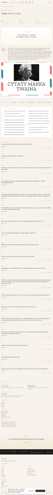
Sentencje (23, 2)
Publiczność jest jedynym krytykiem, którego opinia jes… (15, 132)
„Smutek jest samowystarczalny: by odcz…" (9, 424)
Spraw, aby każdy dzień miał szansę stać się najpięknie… (15, 127)
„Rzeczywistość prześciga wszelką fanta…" (9, 426)
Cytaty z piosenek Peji (31, 102)
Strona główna (3, 6)
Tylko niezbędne (31, 490)
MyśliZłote (4, 2)
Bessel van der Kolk (26, 411)
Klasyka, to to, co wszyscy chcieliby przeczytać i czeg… (39, 118)
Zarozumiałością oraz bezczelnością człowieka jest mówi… (15, 124)
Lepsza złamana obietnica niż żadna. (35, 129)
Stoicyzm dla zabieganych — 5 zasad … (37, 452)
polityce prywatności (16, 492)
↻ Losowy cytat (4, 463)
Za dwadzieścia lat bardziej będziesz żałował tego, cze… (15, 122)
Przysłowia (30, 2)
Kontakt (2, 484)
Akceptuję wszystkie (40, 490)
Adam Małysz (26, 415)
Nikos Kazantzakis (47, 102)
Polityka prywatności (4, 486)
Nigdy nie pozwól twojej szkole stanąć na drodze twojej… (15, 134)
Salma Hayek (13, 102)
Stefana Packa (29, 473)
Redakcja (3, 482)
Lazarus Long (26, 414)
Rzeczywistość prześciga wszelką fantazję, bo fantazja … (15, 119)
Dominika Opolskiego (31, 471)
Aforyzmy (26, 2)
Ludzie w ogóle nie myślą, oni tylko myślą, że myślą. (38, 127)
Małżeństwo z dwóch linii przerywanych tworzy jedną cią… (39, 113)
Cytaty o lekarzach (26, 412)
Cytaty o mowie (39, 439)
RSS (2, 487)
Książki (2, 471)
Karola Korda (29, 468)
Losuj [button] (49, 2)
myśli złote (4, 459)
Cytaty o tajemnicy (14, 451)
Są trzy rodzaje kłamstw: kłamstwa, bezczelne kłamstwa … (15, 129)
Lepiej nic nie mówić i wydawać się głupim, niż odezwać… (39, 132)
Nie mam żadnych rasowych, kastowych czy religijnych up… (39, 120)
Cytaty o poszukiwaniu (23, 451)
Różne (26, 405)
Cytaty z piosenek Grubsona (26, 417)
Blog (32, 2)
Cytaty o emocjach (21, 102)
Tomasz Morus (39, 102)
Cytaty (19, 2)
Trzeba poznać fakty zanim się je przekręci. (12, 113)
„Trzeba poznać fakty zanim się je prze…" (8, 423)
